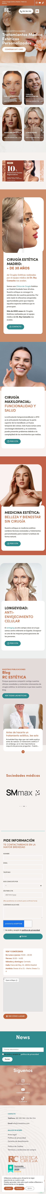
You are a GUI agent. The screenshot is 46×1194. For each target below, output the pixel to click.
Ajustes (30, 1188)
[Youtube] (40, 3)
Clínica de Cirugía (23, 286)
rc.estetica (23, 1101)
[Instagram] (37, 3)
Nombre (6, 854)
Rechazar (19, 1188)
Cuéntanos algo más (11, 905)
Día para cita (8, 891)
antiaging (11, 628)
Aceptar (8, 1188)
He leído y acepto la (22, 930)
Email (5, 863)
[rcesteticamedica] (23, 1089)
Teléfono (6, 872)
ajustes (21, 1184)
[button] (37, 11)
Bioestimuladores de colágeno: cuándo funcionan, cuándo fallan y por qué (22, 735)
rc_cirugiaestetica (23, 1084)
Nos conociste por (10, 881)
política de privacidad (30, 1054)
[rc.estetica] (23, 1098)
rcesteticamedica (23, 1093)
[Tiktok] (43, 3)
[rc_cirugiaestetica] (23, 1081)
